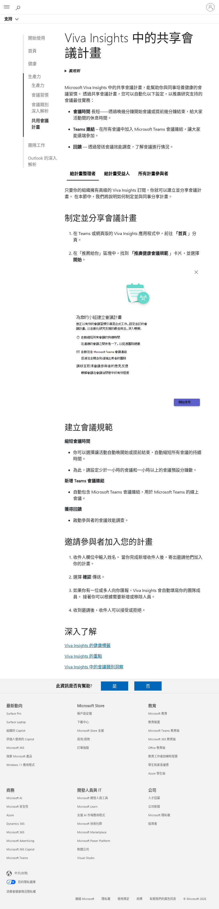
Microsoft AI (14, 798)
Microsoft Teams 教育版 (163, 731)
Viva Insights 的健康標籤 (88, 645)
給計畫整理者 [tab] (83, 173)
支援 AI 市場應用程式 (91, 815)
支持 (8, 18)
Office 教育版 (156, 748)
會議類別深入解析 (40, 108)
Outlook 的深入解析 (42, 161)
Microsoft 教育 (157, 713)
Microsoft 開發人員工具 (92, 798)
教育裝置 (154, 722)
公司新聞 (154, 806)
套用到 (74, 70)
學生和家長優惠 (158, 765)
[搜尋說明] (18, 7)
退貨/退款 (83, 739)
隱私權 (105, 899)
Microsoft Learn (87, 806)
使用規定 (123, 899)
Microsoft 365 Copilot (20, 849)
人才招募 (154, 798)
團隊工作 (36, 145)
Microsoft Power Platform (93, 841)
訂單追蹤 (83, 748)
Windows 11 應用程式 (20, 765)
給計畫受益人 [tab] (117, 173)
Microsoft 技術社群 (89, 824)
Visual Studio (85, 858)
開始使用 (36, 38)
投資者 (152, 824)
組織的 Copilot (15, 731)
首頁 (32, 50)
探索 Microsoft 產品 (19, 756)
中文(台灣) (21, 873)
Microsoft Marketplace (92, 832)
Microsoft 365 (15, 748)
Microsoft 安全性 (17, 806)
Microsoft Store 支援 (90, 731)
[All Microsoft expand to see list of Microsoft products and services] (6, 7)
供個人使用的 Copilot (20, 739)
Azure (10, 815)
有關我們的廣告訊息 (163, 899)
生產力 (34, 76)
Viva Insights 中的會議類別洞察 (94, 666)
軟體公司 (83, 849)
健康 (32, 63)
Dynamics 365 (15, 824)
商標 (139, 899)
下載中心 (83, 722)
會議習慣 (40, 95)
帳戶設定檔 (84, 713)
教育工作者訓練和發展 (163, 756)
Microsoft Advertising (20, 841)
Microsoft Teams (17, 858)
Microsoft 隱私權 (159, 815)
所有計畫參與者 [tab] (153, 173)
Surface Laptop (16, 722)
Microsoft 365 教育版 (162, 739)
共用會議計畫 (40, 124)
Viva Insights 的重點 (83, 656)
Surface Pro (13, 713)
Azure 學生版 (156, 773)
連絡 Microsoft (84, 899)
